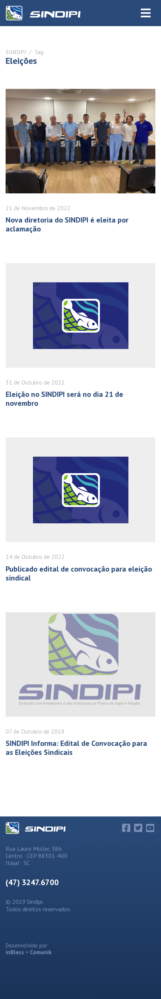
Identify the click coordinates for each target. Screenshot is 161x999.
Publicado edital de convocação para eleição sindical (79, 573)
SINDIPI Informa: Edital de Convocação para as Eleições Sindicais (76, 747)
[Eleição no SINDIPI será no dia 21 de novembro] (80, 315)
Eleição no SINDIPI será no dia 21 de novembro (64, 398)
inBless (15, 952)
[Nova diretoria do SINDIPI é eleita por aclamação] (80, 141)
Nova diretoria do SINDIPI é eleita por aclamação (67, 224)
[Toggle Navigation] (145, 13)
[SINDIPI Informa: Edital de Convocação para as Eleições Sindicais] (80, 664)
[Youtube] (150, 828)
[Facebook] (126, 828)
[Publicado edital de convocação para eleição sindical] (80, 490)
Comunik (41, 952)
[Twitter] (138, 828)
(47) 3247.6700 (32, 882)
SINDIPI (16, 52)
